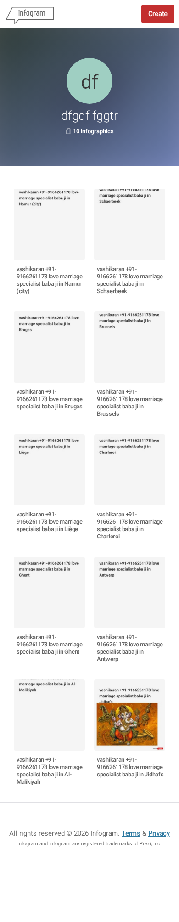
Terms (131, 833)
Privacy (159, 833)
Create (158, 14)
